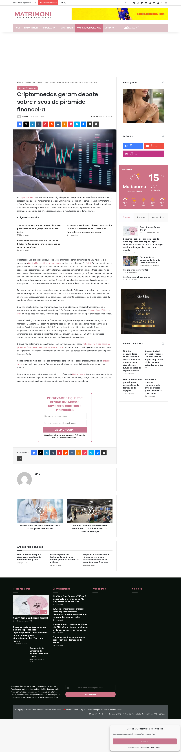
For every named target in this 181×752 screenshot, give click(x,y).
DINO (24, 117)
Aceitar (144, 741)
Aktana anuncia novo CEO (135, 270)
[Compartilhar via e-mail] (89, 124)
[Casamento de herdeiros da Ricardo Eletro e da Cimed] (130, 261)
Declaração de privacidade (150, 747)
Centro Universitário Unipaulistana (44, 263)
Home (18, 28)
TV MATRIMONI (66, 28)
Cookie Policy (133, 747)
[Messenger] (83, 124)
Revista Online (115, 707)
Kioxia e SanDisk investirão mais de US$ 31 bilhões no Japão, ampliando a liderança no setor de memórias (38, 244)
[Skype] (77, 124)
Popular (126, 217)
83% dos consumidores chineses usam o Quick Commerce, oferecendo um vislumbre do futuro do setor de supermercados (89, 228)
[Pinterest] (45, 124)
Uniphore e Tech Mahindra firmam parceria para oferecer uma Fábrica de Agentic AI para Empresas (96, 558)
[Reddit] (51, 124)
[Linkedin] (32, 124)
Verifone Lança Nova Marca (136, 277)
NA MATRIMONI (31, 28)
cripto (89, 263)
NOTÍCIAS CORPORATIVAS (89, 28)
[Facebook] (19, 124)
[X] (26, 124)
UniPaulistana (78, 374)
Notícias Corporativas (34, 82)
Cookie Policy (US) (149, 707)
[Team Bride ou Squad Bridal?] (130, 231)
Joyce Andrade (72, 703)
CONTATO (109, 28)
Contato (162, 707)
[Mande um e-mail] (27, 117)
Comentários (158, 217)
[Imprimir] (96, 124)
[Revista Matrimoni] (33, 15)
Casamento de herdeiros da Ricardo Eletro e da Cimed (150, 260)
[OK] (64, 124)
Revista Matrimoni (114, 703)
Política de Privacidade (131, 707)
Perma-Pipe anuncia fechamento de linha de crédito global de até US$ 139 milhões (64, 558)
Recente (141, 217)
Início (21, 82)
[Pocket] (70, 124)
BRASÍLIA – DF (49, 28)
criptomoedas (26, 197)
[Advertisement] (90, 54)
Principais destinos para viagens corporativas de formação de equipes (29, 557)
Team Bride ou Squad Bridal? (30, 618)
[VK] (58, 124)
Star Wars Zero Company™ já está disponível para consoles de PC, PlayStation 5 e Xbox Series (98, 3)
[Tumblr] (38, 124)
